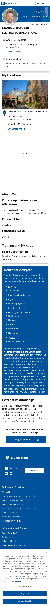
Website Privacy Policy (11, 521)
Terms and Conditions (11, 516)
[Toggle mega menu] (43, 3)
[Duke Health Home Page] (17, 457)
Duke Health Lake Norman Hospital (27, 111)
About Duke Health (10, 533)
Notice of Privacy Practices (13, 504)
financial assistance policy (32, 391)
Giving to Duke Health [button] (24, 439)
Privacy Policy (15, 581)
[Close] (47, 552)
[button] (36, 3)
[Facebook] (7, 469)
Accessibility (7, 492)
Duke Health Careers (11, 541)
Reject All (25, 594)
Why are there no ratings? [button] (35, 16)
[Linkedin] (16, 469)
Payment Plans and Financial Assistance (19, 508)
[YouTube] (12, 474)
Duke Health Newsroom (12, 545)
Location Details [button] (13, 51)
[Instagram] (12, 469)
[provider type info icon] (47, 25)
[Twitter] (7, 474)
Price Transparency (10, 512)
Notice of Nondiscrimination (14, 500)
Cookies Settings (25, 586)
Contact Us (34, 470)
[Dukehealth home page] (6, 3)
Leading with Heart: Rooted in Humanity (19, 496)
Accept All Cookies (25, 601)
